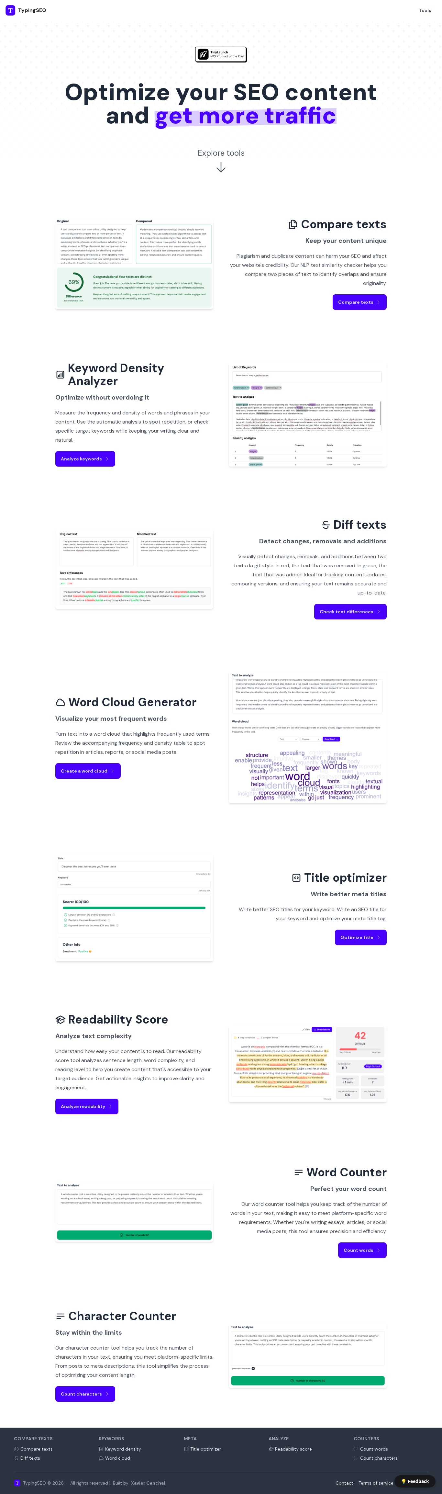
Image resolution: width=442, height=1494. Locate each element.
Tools (425, 10)
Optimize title (356, 937)
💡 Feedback (415, 1481)
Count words (358, 1250)
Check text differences (346, 612)
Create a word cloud (84, 771)
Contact (344, 1483)
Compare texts (355, 302)
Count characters (81, 1394)
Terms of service (376, 1483)
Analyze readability (83, 1106)
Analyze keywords (81, 459)
